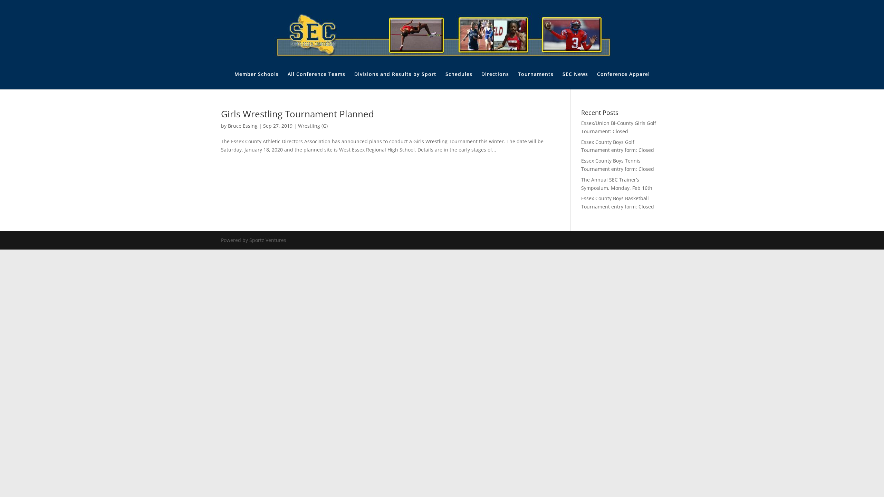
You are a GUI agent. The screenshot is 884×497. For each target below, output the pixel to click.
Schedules (458, 74)
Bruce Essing (243, 126)
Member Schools (256, 74)
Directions (495, 74)
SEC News (575, 74)
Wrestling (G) (313, 126)
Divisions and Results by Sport (395, 74)
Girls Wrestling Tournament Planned (297, 114)
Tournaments (536, 74)
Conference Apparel (623, 74)
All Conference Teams (316, 74)
